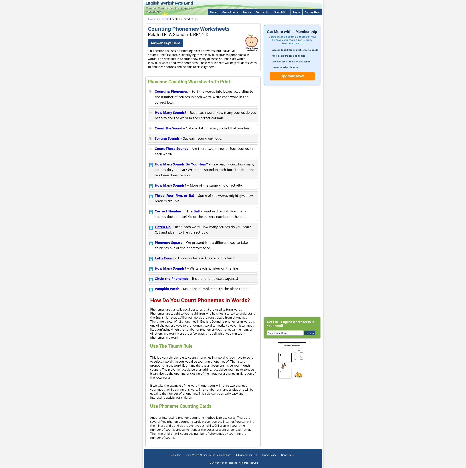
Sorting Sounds (167, 138)
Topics (247, 12)
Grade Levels (230, 12)
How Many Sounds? (170, 112)
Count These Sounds (171, 148)
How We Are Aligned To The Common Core (208, 455)
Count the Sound (168, 128)
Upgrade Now (292, 76)
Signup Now (312, 12)
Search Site (281, 12)
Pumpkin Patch (167, 289)
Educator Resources (246, 455)
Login (296, 12)
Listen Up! (163, 227)
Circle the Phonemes (171, 278)
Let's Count (164, 258)
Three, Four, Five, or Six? (175, 195)
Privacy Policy (269, 455)
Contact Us (262, 12)
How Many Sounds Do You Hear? (181, 164)
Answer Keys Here (165, 43)
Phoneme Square (168, 242)
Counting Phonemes (171, 91)
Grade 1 (189, 19)
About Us (176, 455)
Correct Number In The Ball (177, 211)
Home (213, 12)
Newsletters (287, 455)
